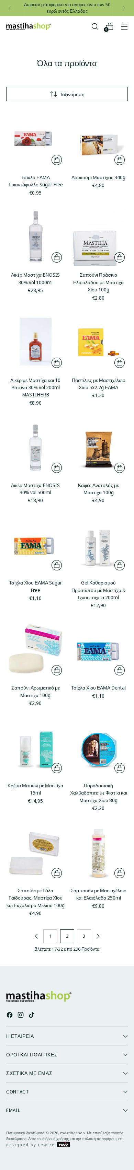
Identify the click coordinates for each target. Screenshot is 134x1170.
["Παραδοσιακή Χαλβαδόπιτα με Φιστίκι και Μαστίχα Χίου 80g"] (98, 747)
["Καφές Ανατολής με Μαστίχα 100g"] (98, 446)
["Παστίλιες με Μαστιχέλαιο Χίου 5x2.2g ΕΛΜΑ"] (98, 341)
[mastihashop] (28, 26)
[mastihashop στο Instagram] (21, 1015)
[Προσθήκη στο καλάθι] (56, 160)
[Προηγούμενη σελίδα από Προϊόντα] (36, 936)
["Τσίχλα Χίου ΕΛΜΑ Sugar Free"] (35, 544)
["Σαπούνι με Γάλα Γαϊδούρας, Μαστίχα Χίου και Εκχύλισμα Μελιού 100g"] (35, 852)
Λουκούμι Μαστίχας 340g (98, 177)
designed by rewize (31, 1145)
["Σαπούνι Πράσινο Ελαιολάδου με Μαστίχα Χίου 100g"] (98, 236)
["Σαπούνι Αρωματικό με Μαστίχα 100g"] (35, 649)
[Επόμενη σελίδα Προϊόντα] (98, 936)
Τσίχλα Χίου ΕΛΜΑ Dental (98, 687)
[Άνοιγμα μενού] (124, 26)
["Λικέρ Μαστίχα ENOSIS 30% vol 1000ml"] (35, 236)
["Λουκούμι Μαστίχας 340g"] (98, 138)
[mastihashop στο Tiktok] (32, 1015)
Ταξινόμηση (72, 94)
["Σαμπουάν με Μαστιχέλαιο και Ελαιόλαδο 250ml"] (98, 852)
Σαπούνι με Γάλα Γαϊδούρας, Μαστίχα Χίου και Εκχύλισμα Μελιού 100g (36, 897)
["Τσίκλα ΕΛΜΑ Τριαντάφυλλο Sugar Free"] (35, 138)
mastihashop (72, 1132)
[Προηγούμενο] (10, 8)
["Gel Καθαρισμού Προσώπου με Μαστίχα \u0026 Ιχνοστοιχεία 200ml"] (98, 544)
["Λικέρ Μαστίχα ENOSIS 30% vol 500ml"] (35, 446)
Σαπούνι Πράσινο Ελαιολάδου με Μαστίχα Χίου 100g (98, 282)
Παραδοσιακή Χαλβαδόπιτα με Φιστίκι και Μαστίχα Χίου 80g (98, 792)
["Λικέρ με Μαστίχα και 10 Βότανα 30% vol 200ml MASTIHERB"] (35, 341)
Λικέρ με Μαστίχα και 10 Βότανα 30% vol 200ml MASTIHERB (35, 387)
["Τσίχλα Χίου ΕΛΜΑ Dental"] (98, 649)
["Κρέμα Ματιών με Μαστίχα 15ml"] (35, 747)
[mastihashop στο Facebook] (10, 1015)
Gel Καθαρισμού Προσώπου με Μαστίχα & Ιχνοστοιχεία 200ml (98, 590)
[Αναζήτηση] (95, 26)
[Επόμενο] (123, 8)
